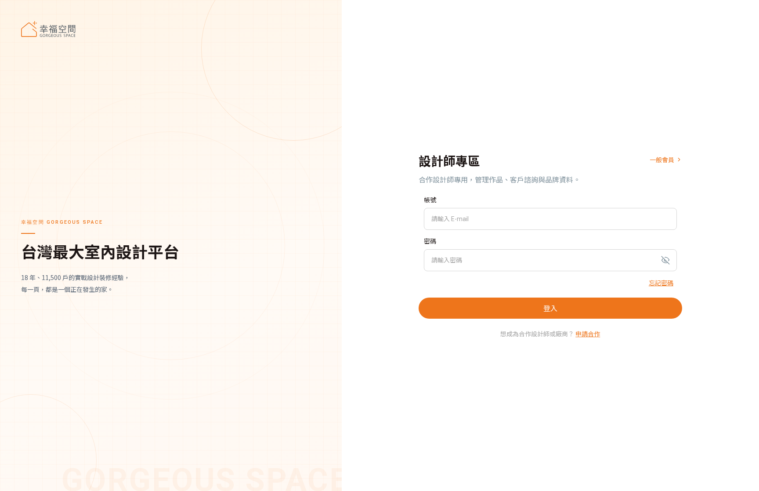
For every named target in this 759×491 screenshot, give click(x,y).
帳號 (430, 200)
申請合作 (587, 333)
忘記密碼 (661, 282)
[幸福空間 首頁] (171, 29)
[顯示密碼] (665, 260)
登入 (550, 308)
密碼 (430, 241)
